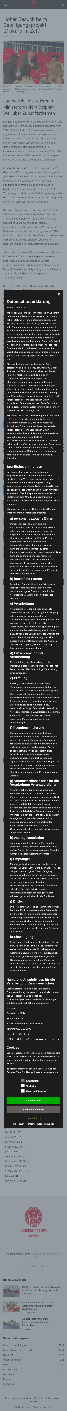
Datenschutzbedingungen (41, 1123)
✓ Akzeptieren (33, 1100)
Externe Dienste (36, 1091)
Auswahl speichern (33, 1109)
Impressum (18, 1123)
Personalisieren (33, 1118)
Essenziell (32, 1081)
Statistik (31, 1086)
